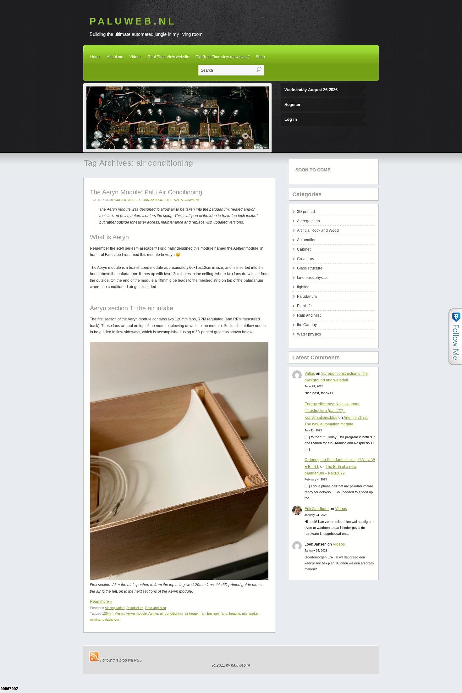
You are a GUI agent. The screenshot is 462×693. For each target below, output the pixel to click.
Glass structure (309, 268)
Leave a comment (185, 200)
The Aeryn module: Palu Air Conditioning (146, 192)
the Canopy (307, 325)
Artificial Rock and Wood (318, 230)
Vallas (310, 373)
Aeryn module (136, 613)
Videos (135, 57)
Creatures (305, 259)
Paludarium (134, 608)
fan (203, 613)
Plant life (304, 306)
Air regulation (114, 608)
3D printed (306, 211)
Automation (306, 240)
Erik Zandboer (155, 200)
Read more (101, 601)
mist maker (250, 613)
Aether (153, 613)
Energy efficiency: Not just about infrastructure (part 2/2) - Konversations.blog (332, 411)
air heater (191, 613)
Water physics (309, 334)
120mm (107, 613)
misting (95, 619)
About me (115, 57)
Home (95, 57)
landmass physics (312, 277)
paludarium (110, 619)
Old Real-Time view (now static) (222, 57)
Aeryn (119, 613)
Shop (260, 57)
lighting (303, 287)
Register (292, 104)
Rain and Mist (155, 608)
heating (234, 613)
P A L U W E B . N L (132, 21)
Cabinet (304, 249)
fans (224, 613)
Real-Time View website (168, 57)
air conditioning (171, 613)
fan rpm (213, 613)
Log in (290, 119)
